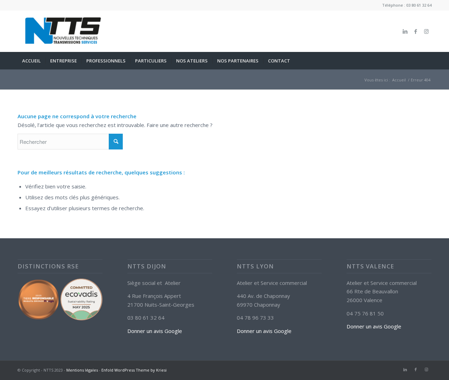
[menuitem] (31, 60)
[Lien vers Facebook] (415, 31)
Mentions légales (82, 370)
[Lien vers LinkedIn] (405, 31)
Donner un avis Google (154, 330)
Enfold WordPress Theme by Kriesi (134, 370)
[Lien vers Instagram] (426, 31)
